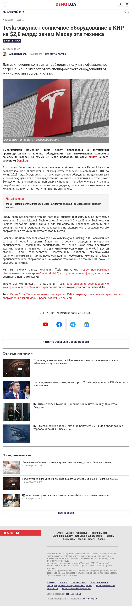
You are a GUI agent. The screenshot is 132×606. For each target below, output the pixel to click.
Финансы (81, 532)
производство (57, 294)
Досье (101, 539)
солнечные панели (60, 298)
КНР (69, 294)
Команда (51, 582)
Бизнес (20, 20)
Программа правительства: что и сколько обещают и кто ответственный (67, 495)
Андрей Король (18, 54)
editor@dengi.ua (73, 594)
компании (40, 294)
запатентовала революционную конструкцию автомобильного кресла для (56, 285)
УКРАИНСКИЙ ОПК (13, 12)
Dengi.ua (22, 160)
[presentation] (125, 12)
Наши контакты (78, 582)
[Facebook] (59, 324)
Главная (9, 20)
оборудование (12, 298)
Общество (42, 385)
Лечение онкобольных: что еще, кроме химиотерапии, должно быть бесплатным (67, 462)
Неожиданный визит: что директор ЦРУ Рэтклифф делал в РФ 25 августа (81, 382)
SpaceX (42, 298)
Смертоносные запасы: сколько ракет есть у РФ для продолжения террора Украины (78, 427)
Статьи (82, 539)
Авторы (63, 582)
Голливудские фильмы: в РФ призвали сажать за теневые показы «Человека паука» (76, 362)
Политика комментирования (76, 588)
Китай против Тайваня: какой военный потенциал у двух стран (77, 404)
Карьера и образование (88, 536)
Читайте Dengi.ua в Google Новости (66, 341)
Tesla (29, 294)
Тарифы (109, 536)
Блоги (91, 539)
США (22, 294)
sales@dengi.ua (90, 599)
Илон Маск (29, 298)
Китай (14, 294)
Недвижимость (99, 532)
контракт (79, 294)
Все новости (66, 512)
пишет (93, 157)
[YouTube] (45, 324)
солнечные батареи (99, 294)
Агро (60, 532)
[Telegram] (73, 324)
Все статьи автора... (56, 54)
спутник (118, 294)
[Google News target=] (86, 324)
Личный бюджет (63, 536)
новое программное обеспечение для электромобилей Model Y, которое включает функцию (56, 271)
